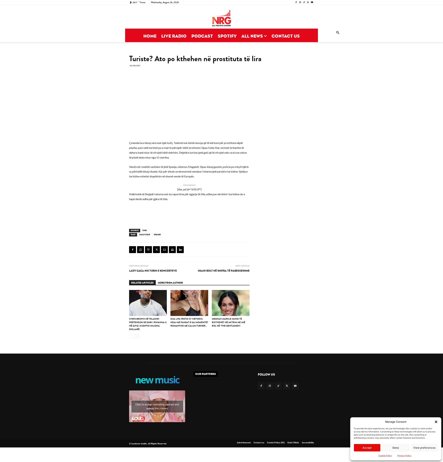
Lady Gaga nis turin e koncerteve (153, 271)
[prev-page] (131, 336)
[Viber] (148, 249)
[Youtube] (312, 3)
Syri (144, 230)
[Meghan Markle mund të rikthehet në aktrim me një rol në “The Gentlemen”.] (231, 303)
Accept (367, 447)
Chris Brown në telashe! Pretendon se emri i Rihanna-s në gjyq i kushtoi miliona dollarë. (147, 324)
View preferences (424, 447)
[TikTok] (304, 3)
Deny (395, 447)
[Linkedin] (180, 249)
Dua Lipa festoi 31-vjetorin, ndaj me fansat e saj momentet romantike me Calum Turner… (189, 322)
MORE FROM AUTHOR (170, 283)
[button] (436, 422)
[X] (308, 3)
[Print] (172, 249)
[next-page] (137, 336)
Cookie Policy (385, 455)
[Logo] (221, 18)
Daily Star (144, 235)
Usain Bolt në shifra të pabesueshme (224, 271)
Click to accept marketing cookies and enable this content (157, 406)
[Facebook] (296, 3)
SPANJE (157, 235)
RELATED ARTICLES (142, 283)
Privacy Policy (404, 455)
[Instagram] (300, 3)
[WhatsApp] (140, 249)
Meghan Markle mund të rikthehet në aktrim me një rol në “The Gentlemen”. (228, 322)
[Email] (164, 249)
